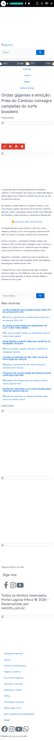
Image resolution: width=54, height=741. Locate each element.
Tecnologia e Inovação (14, 702)
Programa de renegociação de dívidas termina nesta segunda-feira (27, 374)
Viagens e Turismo (12, 672)
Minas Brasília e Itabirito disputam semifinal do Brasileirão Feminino (26, 342)
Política (7, 696)
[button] (27, 59)
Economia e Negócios (13, 678)
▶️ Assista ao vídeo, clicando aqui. (27, 222)
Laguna (27, 75)
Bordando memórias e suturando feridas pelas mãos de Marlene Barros (27, 390)
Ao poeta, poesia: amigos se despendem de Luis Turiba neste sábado (25, 326)
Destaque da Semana (13, 653)
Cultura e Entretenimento (15, 666)
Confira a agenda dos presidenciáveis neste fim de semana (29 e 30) (27, 311)
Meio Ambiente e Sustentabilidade (19, 714)
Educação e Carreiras (13, 684)
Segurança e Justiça (13, 690)
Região (27, 81)
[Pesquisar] (40, 52)
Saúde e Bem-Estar (12, 708)
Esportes (27, 69)
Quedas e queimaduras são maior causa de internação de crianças (25, 358)
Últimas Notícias (27, 88)
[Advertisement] (27, 24)
